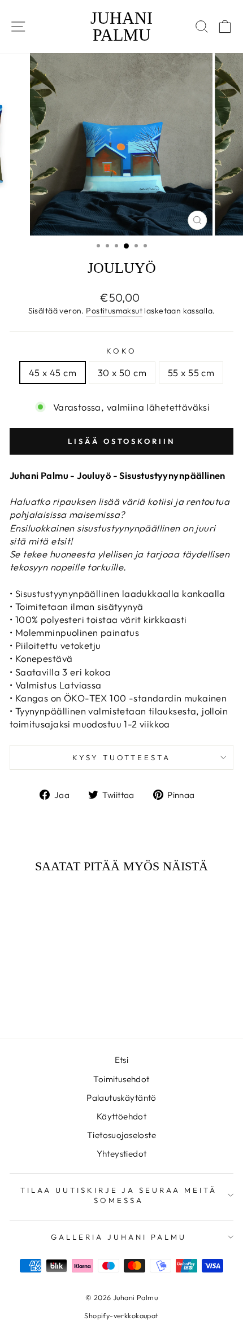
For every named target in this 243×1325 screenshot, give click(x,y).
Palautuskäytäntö (121, 1097)
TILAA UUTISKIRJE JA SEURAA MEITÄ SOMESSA (118, 1195)
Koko (121, 350)
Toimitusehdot (121, 1079)
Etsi (122, 1059)
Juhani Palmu (121, 26)
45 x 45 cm (52, 372)
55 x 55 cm (191, 372)
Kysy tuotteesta (121, 757)
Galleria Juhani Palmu (118, 1236)
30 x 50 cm (122, 372)
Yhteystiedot (122, 1153)
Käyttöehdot (122, 1116)
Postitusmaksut (114, 311)
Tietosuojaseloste (121, 1135)
